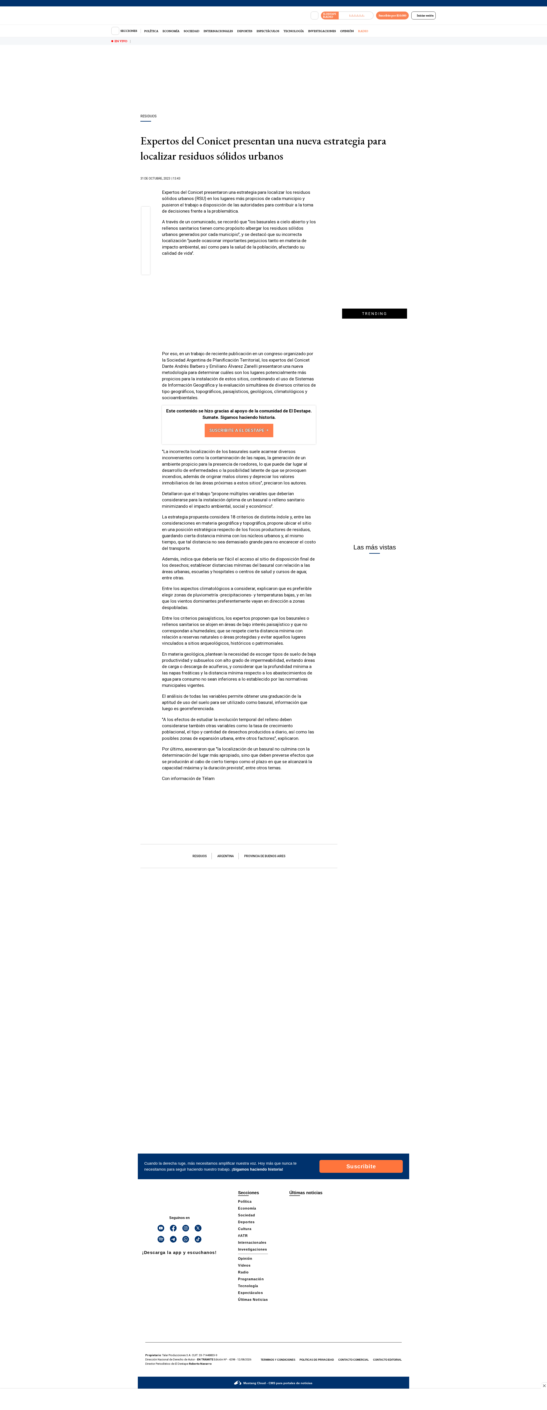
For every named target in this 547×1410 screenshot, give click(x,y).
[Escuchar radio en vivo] (356, 15)
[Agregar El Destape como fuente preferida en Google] (314, 178)
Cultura (244, 1229)
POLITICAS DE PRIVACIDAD (317, 1359)
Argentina (225, 856)
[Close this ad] (544, 1386)
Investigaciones (322, 31)
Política (151, 31)
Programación (251, 1279)
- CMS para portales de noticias (277, 1383)
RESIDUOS (200, 856)
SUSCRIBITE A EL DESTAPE (237, 430)
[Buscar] (314, 16)
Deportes (244, 31)
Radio (363, 31)
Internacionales (218, 31)
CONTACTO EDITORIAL (387, 1359)
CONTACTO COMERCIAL (353, 1359)
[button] (145, 212)
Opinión (347, 31)
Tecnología (294, 31)
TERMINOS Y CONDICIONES (278, 1359)
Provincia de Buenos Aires (264, 856)
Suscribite (361, 1166)
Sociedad (191, 31)
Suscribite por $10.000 (392, 15)
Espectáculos (268, 31)
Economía (171, 31)
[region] (273, 80)
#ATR (243, 1236)
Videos (244, 1265)
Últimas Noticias (253, 1299)
